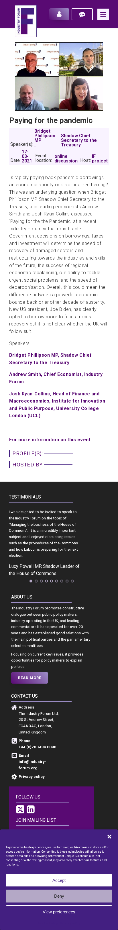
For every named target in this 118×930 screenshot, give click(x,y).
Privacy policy (70, 923)
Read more (29, 678)
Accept (59, 880)
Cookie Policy (48, 923)
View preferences (59, 911)
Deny (59, 896)
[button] (109, 836)
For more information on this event (50, 439)
